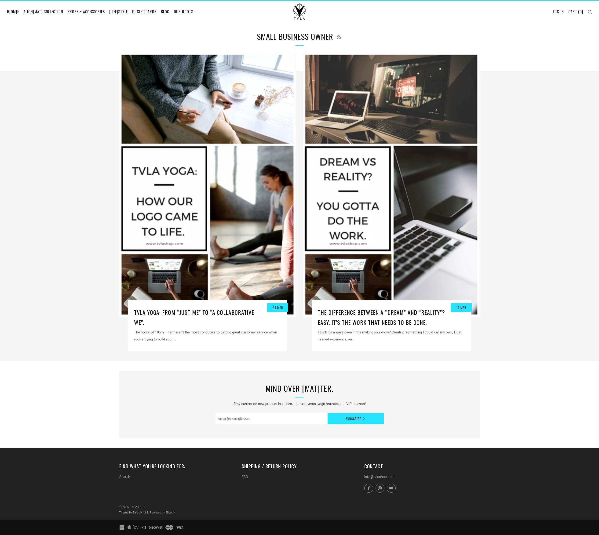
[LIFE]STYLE (118, 11)
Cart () (575, 11)
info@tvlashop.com (379, 477)
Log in (558, 11)
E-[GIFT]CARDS (144, 11)
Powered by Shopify (162, 512)
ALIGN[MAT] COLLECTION (43, 11)
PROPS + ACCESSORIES (86, 11)
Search (124, 477)
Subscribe (353, 418)
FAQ (245, 477)
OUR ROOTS (183, 11)
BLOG (165, 11)
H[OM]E (13, 11)
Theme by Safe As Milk (134, 512)
